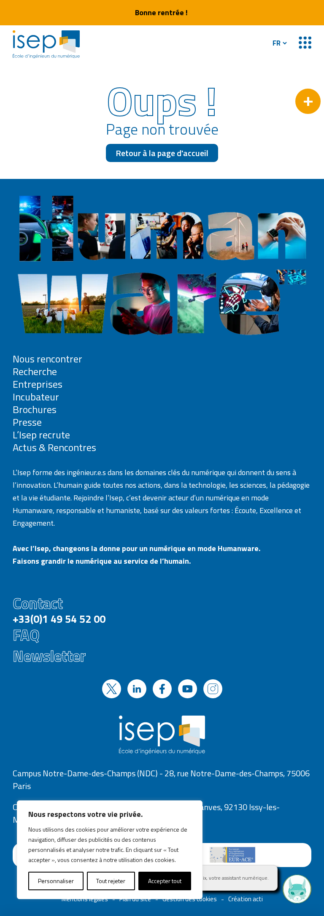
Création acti (245, 899)
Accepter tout (164, 880)
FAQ (26, 635)
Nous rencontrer (47, 358)
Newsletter (49, 656)
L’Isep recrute (41, 434)
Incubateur (36, 396)
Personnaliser (56, 880)
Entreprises (37, 384)
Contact (59, 608)
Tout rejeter (110, 880)
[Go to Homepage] (46, 44)
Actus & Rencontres (54, 447)
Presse (27, 422)
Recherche (35, 371)
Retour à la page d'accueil (162, 152)
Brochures (35, 409)
